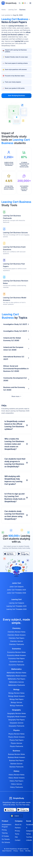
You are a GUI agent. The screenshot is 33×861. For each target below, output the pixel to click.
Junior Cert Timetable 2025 (16, 590)
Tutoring (4, 833)
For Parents (6, 839)
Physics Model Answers (16, 737)
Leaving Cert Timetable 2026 (16, 609)
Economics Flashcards (16, 665)
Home (3, 9)
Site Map (28, 851)
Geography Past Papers (16, 720)
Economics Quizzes (16, 661)
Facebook (29, 824)
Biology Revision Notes (16, 693)
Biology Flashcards (16, 705)
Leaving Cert (12, 9)
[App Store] (9, 554)
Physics (16, 730)
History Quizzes (16, 784)
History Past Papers (16, 781)
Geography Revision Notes (16, 713)
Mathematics (16, 669)
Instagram (29, 831)
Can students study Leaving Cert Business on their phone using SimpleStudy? (14, 515)
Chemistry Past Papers (16, 638)
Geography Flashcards (16, 726)
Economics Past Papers (16, 658)
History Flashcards (16, 787)
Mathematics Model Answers (16, 676)
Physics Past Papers (16, 740)
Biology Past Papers (16, 699)
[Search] (19, 3)
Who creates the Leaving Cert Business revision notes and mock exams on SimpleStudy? (14, 444)
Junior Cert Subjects (16, 587)
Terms (17, 834)
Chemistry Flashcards (16, 644)
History (16, 771)
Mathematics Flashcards (16, 685)
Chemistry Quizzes (16, 641)
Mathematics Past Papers (16, 679)
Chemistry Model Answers (16, 635)
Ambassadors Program (6, 826)
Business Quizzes (16, 764)
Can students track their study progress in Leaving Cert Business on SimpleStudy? (15, 463)
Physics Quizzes (16, 743)
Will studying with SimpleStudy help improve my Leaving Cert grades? (13, 480)
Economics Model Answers (16, 655)
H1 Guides (5, 836)
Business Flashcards (16, 767)
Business (22, 9)
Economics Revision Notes (16, 652)
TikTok (28, 834)
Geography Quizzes (16, 723)
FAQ (16, 837)
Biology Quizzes (16, 702)
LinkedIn (29, 840)
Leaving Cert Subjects (16, 603)
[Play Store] (23, 554)
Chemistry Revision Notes (16, 632)
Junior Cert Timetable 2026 (16, 593)
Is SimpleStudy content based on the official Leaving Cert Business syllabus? (14, 425)
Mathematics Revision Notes (16, 673)
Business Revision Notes (16, 754)
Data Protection (7, 851)
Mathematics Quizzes (16, 682)
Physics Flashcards (16, 746)
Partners (18, 828)
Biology (16, 689)
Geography (16, 710)
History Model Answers (16, 778)
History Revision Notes (16, 775)
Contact (17, 840)
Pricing (4, 830)
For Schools (6, 842)
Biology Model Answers (16, 696)
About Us (18, 824)
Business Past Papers (16, 760)
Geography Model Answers (16, 716)
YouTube (29, 837)
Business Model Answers (16, 757)
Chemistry (16, 628)
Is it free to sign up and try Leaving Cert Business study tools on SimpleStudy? (14, 498)
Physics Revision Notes (16, 734)
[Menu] (30, 3)
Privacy (17, 831)
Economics (16, 649)
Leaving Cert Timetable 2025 (16, 606)
